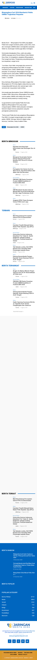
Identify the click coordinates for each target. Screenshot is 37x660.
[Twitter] (13, 134)
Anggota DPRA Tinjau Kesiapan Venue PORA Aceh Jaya (23, 201)
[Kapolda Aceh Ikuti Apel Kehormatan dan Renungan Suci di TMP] (7, 148)
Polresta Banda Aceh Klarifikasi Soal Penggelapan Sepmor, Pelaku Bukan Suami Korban (24, 565)
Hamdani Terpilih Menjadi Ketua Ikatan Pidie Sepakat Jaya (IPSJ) (23, 226)
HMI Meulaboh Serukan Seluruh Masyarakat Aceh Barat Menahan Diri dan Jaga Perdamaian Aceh (23, 191)
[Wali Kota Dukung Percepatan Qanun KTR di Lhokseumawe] (7, 217)
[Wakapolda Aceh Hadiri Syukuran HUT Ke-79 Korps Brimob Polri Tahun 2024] (7, 556)
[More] (29, 134)
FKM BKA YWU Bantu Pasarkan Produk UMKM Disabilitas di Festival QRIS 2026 (22, 181)
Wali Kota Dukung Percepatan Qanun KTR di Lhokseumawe (22, 216)
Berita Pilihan (16, 177)
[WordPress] (23, 641)
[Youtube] (27, 641)
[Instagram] (14, 641)
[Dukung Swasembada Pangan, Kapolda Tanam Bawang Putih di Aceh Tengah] (7, 258)
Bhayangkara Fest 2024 (12, 127)
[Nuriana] (3, 18)
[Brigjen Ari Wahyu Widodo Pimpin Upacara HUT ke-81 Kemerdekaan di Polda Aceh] (7, 272)
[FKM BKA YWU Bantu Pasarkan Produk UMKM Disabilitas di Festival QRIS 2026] (7, 181)
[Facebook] (7, 134)
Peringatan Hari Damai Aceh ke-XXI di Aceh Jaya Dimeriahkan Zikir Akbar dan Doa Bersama (24, 170)
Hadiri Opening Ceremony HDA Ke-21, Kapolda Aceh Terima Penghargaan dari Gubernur (24, 303)
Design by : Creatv (28, 657)
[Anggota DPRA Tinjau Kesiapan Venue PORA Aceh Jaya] (7, 201)
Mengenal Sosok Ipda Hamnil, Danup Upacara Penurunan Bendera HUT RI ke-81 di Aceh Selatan (22, 159)
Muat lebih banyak (18, 311)
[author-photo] (14, 152)
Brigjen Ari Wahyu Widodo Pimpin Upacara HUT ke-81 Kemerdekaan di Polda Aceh (24, 272)
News (14, 144)
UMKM (22, 127)
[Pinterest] (18, 134)
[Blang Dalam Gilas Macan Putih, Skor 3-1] (7, 575)
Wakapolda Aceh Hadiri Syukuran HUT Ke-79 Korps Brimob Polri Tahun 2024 (24, 555)
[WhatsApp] (23, 134)
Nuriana (7, 18)
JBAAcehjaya (18, 174)
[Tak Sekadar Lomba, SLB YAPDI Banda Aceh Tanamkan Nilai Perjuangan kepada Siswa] (7, 248)
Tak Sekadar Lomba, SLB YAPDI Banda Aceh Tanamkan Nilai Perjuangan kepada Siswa (23, 248)
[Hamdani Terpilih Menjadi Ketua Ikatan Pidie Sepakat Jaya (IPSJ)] (7, 226)
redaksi (17, 185)
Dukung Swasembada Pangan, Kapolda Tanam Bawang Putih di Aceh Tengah (23, 258)
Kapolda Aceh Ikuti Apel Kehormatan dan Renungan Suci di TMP (24, 148)
